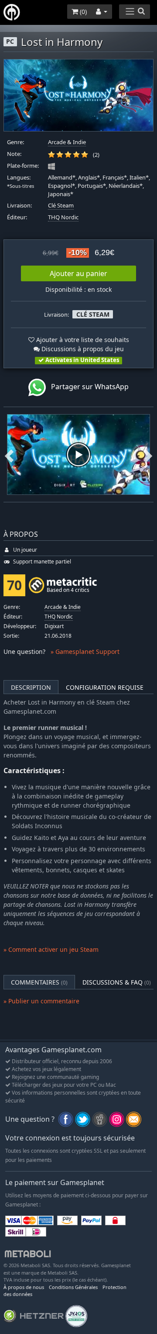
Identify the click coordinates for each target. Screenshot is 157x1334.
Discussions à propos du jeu (82, 349)
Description (31, 687)
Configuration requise (104, 687)
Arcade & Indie (67, 142)
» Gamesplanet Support (85, 651)
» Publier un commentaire (41, 1001)
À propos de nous (23, 1287)
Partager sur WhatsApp (87, 387)
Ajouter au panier (78, 273)
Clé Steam (61, 205)
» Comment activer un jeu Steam (51, 949)
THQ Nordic (63, 217)
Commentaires (39, 982)
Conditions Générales (73, 1287)
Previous (9, 454)
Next (147, 454)
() (82, 11)
